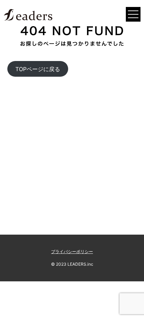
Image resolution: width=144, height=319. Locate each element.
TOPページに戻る (37, 69)
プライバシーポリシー (72, 251)
